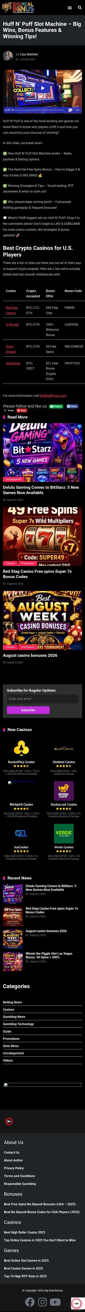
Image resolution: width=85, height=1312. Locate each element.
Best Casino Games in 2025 (23, 1268)
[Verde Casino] (64, 842)
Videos (8, 1060)
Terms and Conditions (19, 1176)
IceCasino (21, 847)
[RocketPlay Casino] (21, 757)
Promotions (27, 563)
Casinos (10, 563)
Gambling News (14, 1017)
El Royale (12, 324)
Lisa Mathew (29, 54)
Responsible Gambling (20, 1184)
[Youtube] (55, 1302)
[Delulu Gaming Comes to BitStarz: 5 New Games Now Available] (42, 452)
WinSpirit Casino (21, 804)
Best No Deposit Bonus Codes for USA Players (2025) (42, 1212)
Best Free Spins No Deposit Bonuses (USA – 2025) (40, 1204)
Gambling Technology (18, 1024)
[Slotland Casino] (64, 757)
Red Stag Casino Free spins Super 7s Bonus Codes (52, 910)
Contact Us (11, 1152)
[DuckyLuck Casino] (64, 799)
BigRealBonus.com (53, 396)
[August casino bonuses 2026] (42, 620)
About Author (13, 1160)
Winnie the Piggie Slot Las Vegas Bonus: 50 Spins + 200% (49, 955)
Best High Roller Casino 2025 (24, 1232)
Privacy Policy (14, 1168)
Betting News (12, 1002)
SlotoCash (13, 363)
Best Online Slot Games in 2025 (26, 1260)
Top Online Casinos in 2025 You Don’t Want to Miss (40, 1240)
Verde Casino (63, 847)
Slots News (11, 1046)
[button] (69, 7)
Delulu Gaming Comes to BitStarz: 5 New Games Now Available (41, 490)
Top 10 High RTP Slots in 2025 (25, 1276)
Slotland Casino (64, 762)
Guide (7, 1031)
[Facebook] (30, 1302)
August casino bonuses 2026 (30, 655)
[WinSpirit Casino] (21, 781)
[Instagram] (42, 1302)
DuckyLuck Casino (64, 804)
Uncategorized (13, 479)
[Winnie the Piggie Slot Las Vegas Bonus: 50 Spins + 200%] (13, 970)
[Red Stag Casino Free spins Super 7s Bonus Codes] (42, 536)
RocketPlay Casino (21, 762)
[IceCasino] (21, 842)
